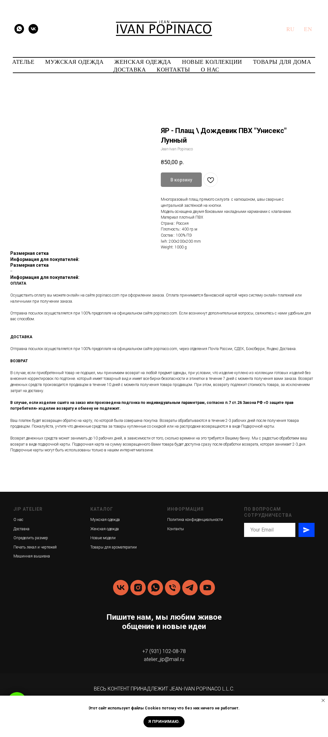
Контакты (175, 529)
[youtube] (207, 587)
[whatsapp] (19, 29)
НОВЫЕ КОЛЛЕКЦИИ (212, 61)
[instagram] (138, 587)
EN (308, 29)
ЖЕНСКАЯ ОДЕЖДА (142, 61)
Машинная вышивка (31, 556)
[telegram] (190, 587)
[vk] (33, 29)
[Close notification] (323, 700)
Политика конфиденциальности (195, 519)
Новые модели (103, 538)
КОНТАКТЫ (173, 69)
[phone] (172, 587)
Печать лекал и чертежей (35, 547)
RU (290, 29)
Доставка (21, 529)
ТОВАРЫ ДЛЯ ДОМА (282, 61)
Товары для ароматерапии (113, 547)
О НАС (210, 69)
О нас (18, 519)
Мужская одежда (105, 519)
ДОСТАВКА (129, 69)
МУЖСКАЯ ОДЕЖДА (74, 61)
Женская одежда (104, 529)
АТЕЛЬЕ (23, 61)
